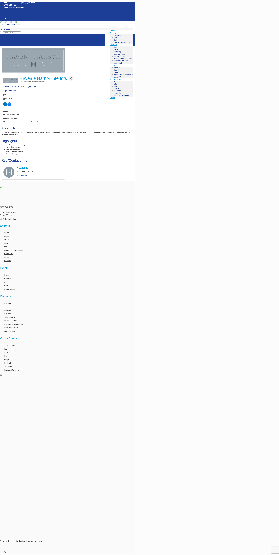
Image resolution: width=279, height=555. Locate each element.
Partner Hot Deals (11, 328)
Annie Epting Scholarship (13, 250)
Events (7, 275)
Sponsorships (9, 317)
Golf (6, 282)
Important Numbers (11, 370)
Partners (7, 303)
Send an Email (22, 175)
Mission (7, 240)
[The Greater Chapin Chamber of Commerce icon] (5, 18)
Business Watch (10, 321)
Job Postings (9, 331)
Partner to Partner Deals (13, 324)
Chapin (6, 360)
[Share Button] (71, 78)
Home (6, 233)
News (6, 257)
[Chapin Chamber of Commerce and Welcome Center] (10, 24)
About (6, 236)
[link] (22, 32)
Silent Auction (9, 289)
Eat (5, 349)
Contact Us (8, 254)
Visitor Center (9, 346)
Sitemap (7, 261)
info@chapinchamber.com (14, 7)
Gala (6, 286)
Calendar (7, 279)
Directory (7, 314)
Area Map (8, 367)
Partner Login (5, 29)
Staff (6, 247)
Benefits (7, 310)
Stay (6, 353)
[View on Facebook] (9, 105)
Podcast (7, 363)
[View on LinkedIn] (5, 105)
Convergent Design (36, 541)
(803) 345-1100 (10, 5)
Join (6, 307)
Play (6, 356)
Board (6, 243)
